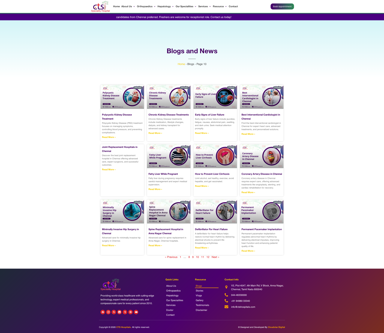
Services (171, 305)
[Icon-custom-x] (114, 312)
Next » (215, 257)
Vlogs (199, 295)
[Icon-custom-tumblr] (125, 312)
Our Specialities (174, 300)
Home (181, 64)
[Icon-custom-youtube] (136, 312)
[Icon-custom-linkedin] (119, 312)
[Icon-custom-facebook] (102, 312)
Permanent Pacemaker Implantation (262, 229)
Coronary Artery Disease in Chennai (262, 173)
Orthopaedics (173, 290)
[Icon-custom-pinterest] (130, 312)
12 (207, 257)
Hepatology (172, 295)
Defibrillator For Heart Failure (211, 229)
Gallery (199, 300)
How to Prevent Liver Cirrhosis (212, 173)
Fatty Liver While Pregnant (163, 173)
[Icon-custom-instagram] (108, 312)
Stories (199, 290)
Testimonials (202, 305)
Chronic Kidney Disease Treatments (168, 114)
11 (202, 257)
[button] (128, 6)
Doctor (169, 310)
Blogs (199, 285)
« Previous (171, 257)
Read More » (109, 137)
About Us (171, 285)
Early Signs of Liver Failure (209, 114)
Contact (170, 314)
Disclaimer (201, 310)
